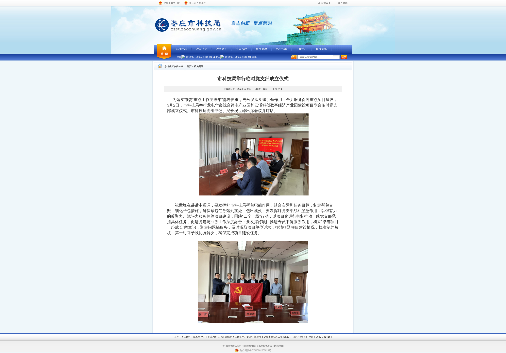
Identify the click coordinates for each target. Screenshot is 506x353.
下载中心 (301, 49)
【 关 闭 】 (277, 89)
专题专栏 (241, 49)
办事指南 (281, 49)
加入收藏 (342, 3)
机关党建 (261, 49)
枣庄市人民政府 (197, 3)
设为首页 (326, 3)
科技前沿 (321, 49)
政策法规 (201, 49)
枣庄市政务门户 (172, 3)
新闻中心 (181, 49)
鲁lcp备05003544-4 (233, 346)
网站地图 (279, 346)
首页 (189, 66)
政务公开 (221, 49)
